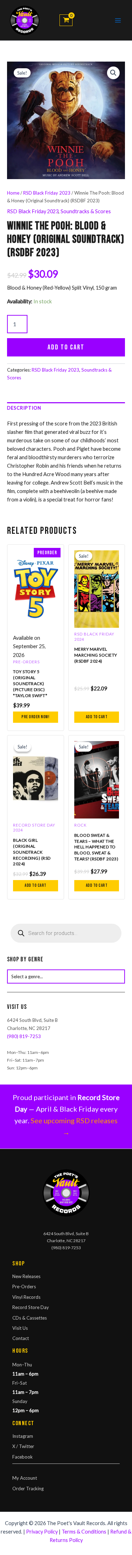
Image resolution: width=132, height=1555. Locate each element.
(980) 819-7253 (24, 1036)
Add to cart (66, 347)
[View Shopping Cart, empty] (66, 20)
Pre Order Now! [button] (35, 717)
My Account (24, 1478)
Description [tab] (24, 408)
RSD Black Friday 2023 (46, 193)
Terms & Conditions (84, 1532)
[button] (113, 73)
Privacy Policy (42, 1532)
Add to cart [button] (97, 717)
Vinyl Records (26, 1297)
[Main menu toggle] (118, 20)
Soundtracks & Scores (86, 211)
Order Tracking (28, 1488)
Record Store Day (30, 1307)
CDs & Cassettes (29, 1318)
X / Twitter (23, 1446)
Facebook (22, 1457)
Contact (20, 1338)
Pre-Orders (24, 1286)
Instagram (22, 1436)
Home (13, 193)
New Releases (26, 1276)
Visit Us (20, 1328)
